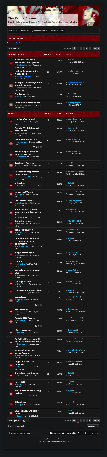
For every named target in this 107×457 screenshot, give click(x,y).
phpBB (47, 441)
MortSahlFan (73, 139)
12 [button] (95, 48)
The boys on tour (23, 281)
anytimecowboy (74, 361)
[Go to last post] (75, 59)
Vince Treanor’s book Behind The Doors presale (27, 61)
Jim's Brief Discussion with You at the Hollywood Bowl (28, 340)
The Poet (19, 261)
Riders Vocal (20, 402)
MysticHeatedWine (24, 355)
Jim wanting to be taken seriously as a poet (26, 152)
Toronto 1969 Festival (25, 318)
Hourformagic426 (24, 177)
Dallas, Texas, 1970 (24, 229)
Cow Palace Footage (24, 163)
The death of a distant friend (28, 290)
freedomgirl (72, 252)
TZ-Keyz (71, 209)
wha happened (22, 367)
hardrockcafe (22, 133)
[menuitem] (92, 24)
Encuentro (72, 330)
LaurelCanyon (73, 119)
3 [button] (83, 48)
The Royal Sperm (74, 102)
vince (19, 96)
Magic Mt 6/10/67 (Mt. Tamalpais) (25, 363)
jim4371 (20, 165)
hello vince (20, 183)
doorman (71, 128)
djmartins (21, 156)
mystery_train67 (74, 71)
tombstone (72, 229)
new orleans (20, 297)
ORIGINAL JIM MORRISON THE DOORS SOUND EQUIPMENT (27, 241)
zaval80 (71, 59)
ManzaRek (21, 122)
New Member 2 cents (24, 200)
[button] (74, 48)
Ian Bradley (59, 439)
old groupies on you (24, 252)
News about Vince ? (24, 192)
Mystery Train (22, 299)
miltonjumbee (73, 297)
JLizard (71, 94)
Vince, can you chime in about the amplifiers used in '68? (28, 212)
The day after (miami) (25, 119)
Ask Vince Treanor (16, 38)
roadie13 (20, 185)
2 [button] (81, 48)
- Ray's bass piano (23, 330)
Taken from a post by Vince (27, 102)
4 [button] (86, 48)
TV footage (20, 382)
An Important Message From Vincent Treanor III (28, 84)
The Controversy (23, 94)
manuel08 (21, 255)
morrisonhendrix (74, 339)
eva (69, 163)
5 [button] (89, 48)
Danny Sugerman (23, 221)
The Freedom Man (22, 43)
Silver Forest (22, 232)
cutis (19, 217)
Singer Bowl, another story (28, 373)
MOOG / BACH (21, 309)
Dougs (19, 404)
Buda (70, 183)
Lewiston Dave (74, 192)
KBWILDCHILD (22, 223)
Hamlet (20, 332)
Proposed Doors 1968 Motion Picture (25, 351)
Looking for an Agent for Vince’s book (26, 72)
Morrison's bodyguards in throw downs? (27, 173)
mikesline (21, 264)
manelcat (20, 194)
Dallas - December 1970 (26, 139)
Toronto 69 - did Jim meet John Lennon (27, 129)
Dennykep (21, 312)
